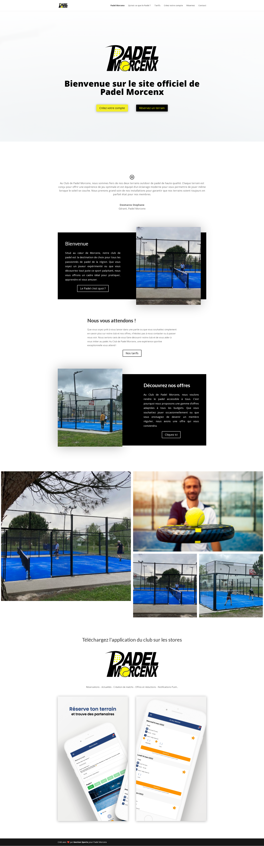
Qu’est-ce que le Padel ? (139, 6)
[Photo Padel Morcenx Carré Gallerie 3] (231, 586)
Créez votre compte (173, 6)
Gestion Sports (80, 842)
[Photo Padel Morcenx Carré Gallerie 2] (165, 586)
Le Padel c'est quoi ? (93, 288)
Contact (202, 6)
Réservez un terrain (152, 108)
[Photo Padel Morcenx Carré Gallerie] (66, 536)
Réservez (190, 6)
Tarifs (157, 6)
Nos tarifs (132, 353)
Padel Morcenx (118, 6)
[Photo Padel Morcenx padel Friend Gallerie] (198, 511)
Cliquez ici (171, 434)
